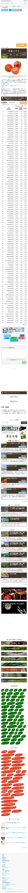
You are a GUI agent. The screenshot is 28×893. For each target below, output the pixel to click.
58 (2, 233)
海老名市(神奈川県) (10, 269)
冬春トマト (19, 6)
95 (2, 311)
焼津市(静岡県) (11, 277)
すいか (9, 736)
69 (2, 256)
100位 (21, 322)
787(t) (17, 247)
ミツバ (12, 700)
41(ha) (25, 147)
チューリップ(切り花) (16, 768)
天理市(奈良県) (11, 201)
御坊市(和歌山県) (10, 316)
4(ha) (26, 307)
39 (2, 192)
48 (2, 211)
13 (2, 137)
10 (2, 130)
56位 (21, 228)
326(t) (17, 305)
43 (2, 201)
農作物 (3, 859)
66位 (21, 250)
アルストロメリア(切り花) (8, 771)
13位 (21, 137)
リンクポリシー (5, 885)
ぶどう (11, 733)
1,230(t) (16, 203)
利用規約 (4, 881)
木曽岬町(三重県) (10, 145)
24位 (21, 160)
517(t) (17, 282)
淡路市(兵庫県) (11, 320)
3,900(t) (16, 137)
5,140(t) (16, 124)
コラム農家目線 (5, 870)
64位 (21, 245)
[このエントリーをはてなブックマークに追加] (21, 10)
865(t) (17, 235)
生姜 (15, 720)
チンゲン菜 (19, 706)
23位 (21, 158)
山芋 (22, 716)
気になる (5, 10)
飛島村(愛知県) (11, 305)
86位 (21, 292)
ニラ (22, 700)
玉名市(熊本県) (11, 113)
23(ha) (25, 177)
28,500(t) (16, 113)
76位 (21, 271)
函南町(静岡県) (11, 286)
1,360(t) (16, 194)
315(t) (17, 309)
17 (2, 145)
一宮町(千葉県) (11, 149)
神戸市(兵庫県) (11, 288)
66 (2, 250)
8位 (21, 126)
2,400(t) (16, 158)
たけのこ (10, 693)
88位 (21, 297)
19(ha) (25, 141)
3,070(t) (16, 147)
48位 (21, 211)
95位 (21, 311)
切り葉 (18, 771)
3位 (21, 115)
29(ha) (25, 162)
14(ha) (25, 179)
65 (2, 247)
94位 (21, 309)
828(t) (17, 241)
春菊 (18, 700)
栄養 (3, 869)
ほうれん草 (21, 696)
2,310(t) (16, 160)
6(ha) (26, 267)
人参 (25, 690)
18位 (21, 147)
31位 (21, 175)
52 (2, 220)
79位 (21, 277)
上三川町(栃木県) (10, 192)
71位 (21, 260)
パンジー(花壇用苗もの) (17, 794)
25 (2, 162)
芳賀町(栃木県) (11, 241)
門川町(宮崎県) (11, 279)
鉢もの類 (4, 781)
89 (2, 299)
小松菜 (8, 696)
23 (2, 158)
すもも (21, 729)
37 (2, 188)
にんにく (10, 720)
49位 (21, 213)
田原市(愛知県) (11, 115)
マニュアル (4, 872)
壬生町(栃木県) (11, 207)
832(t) (17, 239)
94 (2, 309)
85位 (21, 290)
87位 (21, 294)
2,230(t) (16, 164)
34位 (21, 181)
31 (2, 175)
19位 (21, 149)
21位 (21, 154)
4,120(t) (16, 134)
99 (2, 320)
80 (2, 279)
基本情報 (4, 54)
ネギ (3, 700)
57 (2, 230)
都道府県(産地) (5, 860)
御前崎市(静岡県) (10, 254)
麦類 (7, 690)
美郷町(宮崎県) (11, 318)
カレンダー (4, 867)
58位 (21, 233)
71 (2, 260)
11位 (21, 132)
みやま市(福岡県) (10, 267)
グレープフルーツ (12, 726)
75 (2, 269)
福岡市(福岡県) (11, 196)
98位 (21, 318)
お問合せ (4, 887)
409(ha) (25, 111)
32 (2, 177)
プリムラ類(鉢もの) (6, 784)
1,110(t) (16, 220)
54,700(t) (16, 111)
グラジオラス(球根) (6, 778)
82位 (21, 284)
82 (2, 284)
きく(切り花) (12, 751)
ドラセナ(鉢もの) (18, 791)
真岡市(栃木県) (11, 154)
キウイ (23, 736)
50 (2, 216)
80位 (21, 279)
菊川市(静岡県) (11, 213)
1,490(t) (16, 192)
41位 (21, 196)
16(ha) (25, 184)
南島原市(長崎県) (10, 124)
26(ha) (25, 152)
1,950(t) (16, 175)
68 (2, 254)
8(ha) (26, 207)
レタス (12, 706)
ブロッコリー (5, 706)
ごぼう (3, 693)
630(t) (17, 265)
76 (2, 271)
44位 (21, 203)
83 (2, 286)
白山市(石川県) (11, 275)
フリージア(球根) (18, 778)
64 (2, 245)
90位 (21, 301)
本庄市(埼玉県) (11, 230)
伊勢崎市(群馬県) (10, 147)
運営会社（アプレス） (7, 888)
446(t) (17, 286)
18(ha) (25, 156)
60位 (21, 237)
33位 (21, 179)
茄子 (16, 710)
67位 (21, 252)
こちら (24, 359)
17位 (21, 145)
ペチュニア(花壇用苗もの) (8, 804)
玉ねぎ (3, 720)
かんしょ (4, 716)
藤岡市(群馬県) (11, 181)
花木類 (10, 791)
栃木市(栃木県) (11, 126)
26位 (21, 164)
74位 (21, 267)
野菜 (11, 690)
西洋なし (4, 729)
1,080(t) (16, 222)
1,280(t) (16, 198)
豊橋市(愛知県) (11, 117)
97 (2, 316)
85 (2, 290)
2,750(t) (16, 152)
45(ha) (25, 130)
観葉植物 (4, 791)
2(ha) (26, 256)
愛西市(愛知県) (11, 175)
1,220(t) (16, 205)
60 (2, 237)
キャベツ (14, 696)
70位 (21, 258)
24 (2, 160)
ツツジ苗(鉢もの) (17, 811)
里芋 (17, 716)
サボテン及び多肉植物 (18, 788)
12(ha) (25, 173)
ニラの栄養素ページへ (14, 664)
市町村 (3, 862)
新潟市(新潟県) (11, 169)
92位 (21, 305)
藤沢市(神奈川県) (10, 160)
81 (2, 282)
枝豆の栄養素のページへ (14, 648)
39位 (21, 192)
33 (2, 179)
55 (2, 226)
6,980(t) (16, 120)
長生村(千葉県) (11, 247)
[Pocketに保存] (18, 10)
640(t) (17, 262)
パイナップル (16, 736)
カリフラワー (19, 703)
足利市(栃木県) (11, 137)
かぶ (20, 690)
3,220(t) (16, 145)
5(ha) (26, 250)
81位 (21, 282)
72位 (21, 262)
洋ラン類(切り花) (6, 761)
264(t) (17, 322)
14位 (21, 139)
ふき (8, 700)
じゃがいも (11, 716)
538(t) (17, 277)
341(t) (17, 303)
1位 (21, 111)
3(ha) (26, 305)
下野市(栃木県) (11, 311)
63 (2, 243)
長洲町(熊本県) (11, 171)
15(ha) (25, 164)
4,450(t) (16, 130)
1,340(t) (16, 196)
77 (2, 273)
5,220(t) (16, 122)
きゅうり (4, 710)
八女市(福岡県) (11, 179)
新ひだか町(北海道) (10, 297)
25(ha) (25, 137)
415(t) (17, 292)
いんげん (20, 739)
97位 (21, 316)
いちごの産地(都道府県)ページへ (14, 669)
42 (2, 198)
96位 (21, 314)
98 (2, 318)
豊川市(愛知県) (11, 122)
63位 (21, 243)
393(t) (17, 299)
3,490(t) (16, 141)
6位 (21, 122)
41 (2, 196)
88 (2, 297)
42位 (21, 198)
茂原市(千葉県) (11, 309)
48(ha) (25, 124)
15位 (21, 141)
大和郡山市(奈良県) (10, 294)
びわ (13, 729)
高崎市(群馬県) (11, 198)
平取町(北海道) (11, 132)
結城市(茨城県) (11, 243)
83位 (21, 286)
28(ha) (25, 134)
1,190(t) (16, 211)
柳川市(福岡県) (11, 216)
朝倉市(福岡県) (11, 262)
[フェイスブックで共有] (10, 10)
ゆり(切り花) (5, 768)
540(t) (17, 275)
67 (2, 252)
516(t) (17, 284)
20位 (21, 152)
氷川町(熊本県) (11, 156)
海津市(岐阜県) (11, 134)
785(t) (17, 250)
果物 (22, 723)
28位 (21, 169)
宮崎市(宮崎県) (11, 120)
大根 (16, 690)
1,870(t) (16, 177)
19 (2, 149)
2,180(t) (16, 169)
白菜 (22, 693)
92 (2, 305)
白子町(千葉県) (11, 162)
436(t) (17, 288)
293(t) (17, 311)
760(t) (17, 254)
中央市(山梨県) (11, 252)
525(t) (17, 279)
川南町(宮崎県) (11, 194)
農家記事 (24, 54)
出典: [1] (24, 324)
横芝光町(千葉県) (10, 307)
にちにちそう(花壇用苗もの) (8, 807)
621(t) (17, 267)
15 (2, 141)
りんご (20, 726)
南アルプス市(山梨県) (9, 303)
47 (2, 209)
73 (2, 265)
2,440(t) (16, 156)
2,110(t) (16, 171)
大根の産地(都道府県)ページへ (14, 653)
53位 (21, 222)
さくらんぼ (4, 733)
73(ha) (25, 120)
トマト (21, 710)
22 (2, 156)
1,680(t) (16, 186)
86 (2, 292)
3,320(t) (16, 143)
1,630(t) (16, 188)
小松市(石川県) (11, 226)
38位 (21, 190)
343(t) (17, 301)
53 (2, 222)
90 (2, 301)
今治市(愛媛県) (11, 228)
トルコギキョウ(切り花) (18, 765)
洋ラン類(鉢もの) (6, 788)
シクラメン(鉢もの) (13, 781)
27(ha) (25, 126)
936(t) (17, 230)
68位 (21, 254)
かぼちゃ (11, 710)
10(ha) (25, 209)
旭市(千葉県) (11, 143)
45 (2, 205)
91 (2, 303)
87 (2, 294)
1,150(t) (16, 213)
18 (2, 147)
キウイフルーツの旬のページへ (14, 675)
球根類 (3, 774)
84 (2, 288)
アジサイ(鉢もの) (6, 811)
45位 (21, 205)
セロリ (3, 703)
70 (2, 258)
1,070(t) (16, 224)
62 (2, 241)
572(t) (17, 269)
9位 (21, 128)
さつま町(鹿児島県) (10, 271)
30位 (21, 173)
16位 (21, 143)
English (25, 0)
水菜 (3, 696)
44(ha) (25, 132)
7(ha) (26, 216)
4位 (21, 117)
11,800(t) (16, 117)
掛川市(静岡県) (11, 205)
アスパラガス (11, 703)
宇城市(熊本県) (11, 128)
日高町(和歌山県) (10, 290)
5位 (21, 120)
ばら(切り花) (19, 755)
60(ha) (25, 122)
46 (2, 207)
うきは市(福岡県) (10, 141)
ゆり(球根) (10, 774)
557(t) (17, 273)
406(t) (17, 297)
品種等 (6, 6)
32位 (21, 177)
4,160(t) (16, 132)
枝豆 (19, 713)
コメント (4, 875)
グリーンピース (12, 713)
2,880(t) (16, 149)
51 (2, 218)
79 (2, 277)
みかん (3, 726)
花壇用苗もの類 (5, 794)
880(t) (17, 233)
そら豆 (12, 743)
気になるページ (5, 873)
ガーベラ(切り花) (6, 765)
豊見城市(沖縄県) (10, 177)
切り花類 (4, 751)
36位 (21, 186)
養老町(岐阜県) (11, 250)
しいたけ (21, 720)
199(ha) (25, 113)
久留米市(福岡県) (10, 211)
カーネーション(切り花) (7, 755)
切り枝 (23, 771)
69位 (21, 256)
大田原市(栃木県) (10, 224)
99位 (21, 320)
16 (2, 143)
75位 (21, 269)
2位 (21, 113)
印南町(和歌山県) (10, 220)
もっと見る (24, 501)
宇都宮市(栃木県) (10, 139)
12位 (21, 134)
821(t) (17, 243)
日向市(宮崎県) (11, 273)
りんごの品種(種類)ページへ (14, 643)
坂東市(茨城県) (11, 186)
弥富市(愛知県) (11, 152)
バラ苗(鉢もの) (5, 814)
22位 (21, 156)
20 (2, 152)
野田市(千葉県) (11, 237)
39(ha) (25, 149)
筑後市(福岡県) (11, 190)
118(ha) (25, 117)
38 (2, 190)
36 (2, 186)
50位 (21, 216)
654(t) (17, 260)
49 (2, 213)
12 (2, 134)
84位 (21, 288)
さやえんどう (5, 743)
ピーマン (4, 713)
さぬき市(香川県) (10, 233)
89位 (21, 299)
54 (2, 224)
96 (2, 314)
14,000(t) (16, 115)
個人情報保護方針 (6, 882)
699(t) (17, 258)
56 (2, 228)
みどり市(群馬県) (10, 166)
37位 (21, 188)
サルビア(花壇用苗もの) (7, 798)
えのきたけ (4, 723)
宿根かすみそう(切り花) (18, 758)
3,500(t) (16, 139)
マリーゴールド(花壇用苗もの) (9, 801)
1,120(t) (16, 216)
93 (2, 307)
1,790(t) (16, 181)
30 (2, 173)
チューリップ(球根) (19, 774)
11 (2, 132)
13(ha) (25, 192)
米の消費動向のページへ (14, 680)
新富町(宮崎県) (11, 235)
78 (2, 275)
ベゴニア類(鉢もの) (18, 784)
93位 (21, 307)
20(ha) (25, 175)
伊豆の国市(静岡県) (10, 184)
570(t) (17, 271)
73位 (21, 265)
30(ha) (25, 139)
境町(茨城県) (11, 265)
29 (2, 171)
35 (2, 184)
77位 (21, 273)
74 (2, 267)
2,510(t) (16, 154)
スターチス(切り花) (17, 761)
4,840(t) (16, 126)
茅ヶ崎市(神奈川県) (10, 260)
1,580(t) (16, 190)
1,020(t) (16, 228)
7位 (21, 124)
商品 (17, 54)
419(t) (17, 290)
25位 (21, 162)
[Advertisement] (14, 27)
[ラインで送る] (15, 10)
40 (2, 194)
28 (2, 169)
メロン (3, 736)
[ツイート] (13, 10)
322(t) (17, 307)
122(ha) (25, 115)
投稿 (24, 362)
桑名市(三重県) (11, 209)
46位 (21, 207)
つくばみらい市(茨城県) (9, 284)
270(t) (17, 320)
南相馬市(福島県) (10, 256)
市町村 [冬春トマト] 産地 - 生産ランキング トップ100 (13, 86)
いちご (20, 733)
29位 (21, 171)
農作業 (3, 866)
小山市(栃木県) (11, 158)
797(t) (17, 245)
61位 (21, 239)
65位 (21, 247)
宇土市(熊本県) (11, 218)
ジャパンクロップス (7, 3)
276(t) (17, 318)
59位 (21, 235)
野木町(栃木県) (11, 188)
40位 (21, 194)
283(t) (17, 314)
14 (2, 139)
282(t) (17, 316)
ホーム (2, 6)
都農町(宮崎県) (11, 130)
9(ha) (26, 211)
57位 (21, 230)
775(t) (17, 252)
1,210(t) (16, 207)
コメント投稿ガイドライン (8, 884)
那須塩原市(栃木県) (10, 314)
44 (2, 203)
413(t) (17, 294)
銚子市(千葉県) (11, 245)
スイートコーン (5, 739)
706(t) (17, 256)
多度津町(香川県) (10, 322)
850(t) (17, 237)
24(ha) (25, 158)
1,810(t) (16, 179)
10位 (21, 130)
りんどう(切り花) (6, 758)
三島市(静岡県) (11, 292)
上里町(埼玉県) (11, 239)
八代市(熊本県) (11, 111)
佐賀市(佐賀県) (11, 203)
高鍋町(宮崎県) (11, 282)
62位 (21, 241)
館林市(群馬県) (11, 299)
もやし (17, 743)
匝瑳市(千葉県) (11, 258)
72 (2, 262)
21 (2, 154)
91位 (21, 303)
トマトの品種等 (12, 6)
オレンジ (14, 739)
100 (2, 322)
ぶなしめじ (12, 723)
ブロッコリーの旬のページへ (14, 659)
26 (2, 164)
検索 (24, 422)
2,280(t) (16, 162)
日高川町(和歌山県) (10, 301)
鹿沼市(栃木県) (11, 164)
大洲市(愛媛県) (11, 222)
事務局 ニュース (6, 878)
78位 (21, 275)
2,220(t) (16, 166)
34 (2, 181)
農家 (11, 54)
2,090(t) (16, 173)
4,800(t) (16, 128)
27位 (21, 166)
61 (2, 239)
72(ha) (25, 128)
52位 (21, 220)
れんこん (16, 693)
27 (2, 166)
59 (2, 235)
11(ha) (25, 181)
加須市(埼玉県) (11, 173)
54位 (21, 224)
